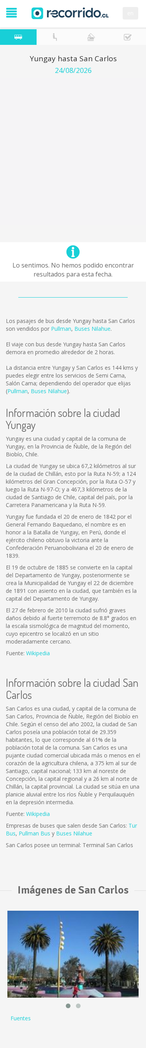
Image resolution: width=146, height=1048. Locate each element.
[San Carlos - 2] (73, 954)
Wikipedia (38, 653)
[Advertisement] (73, 151)
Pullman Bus (34, 833)
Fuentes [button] (21, 1018)
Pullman (61, 328)
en (130, 13)
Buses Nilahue (92, 328)
